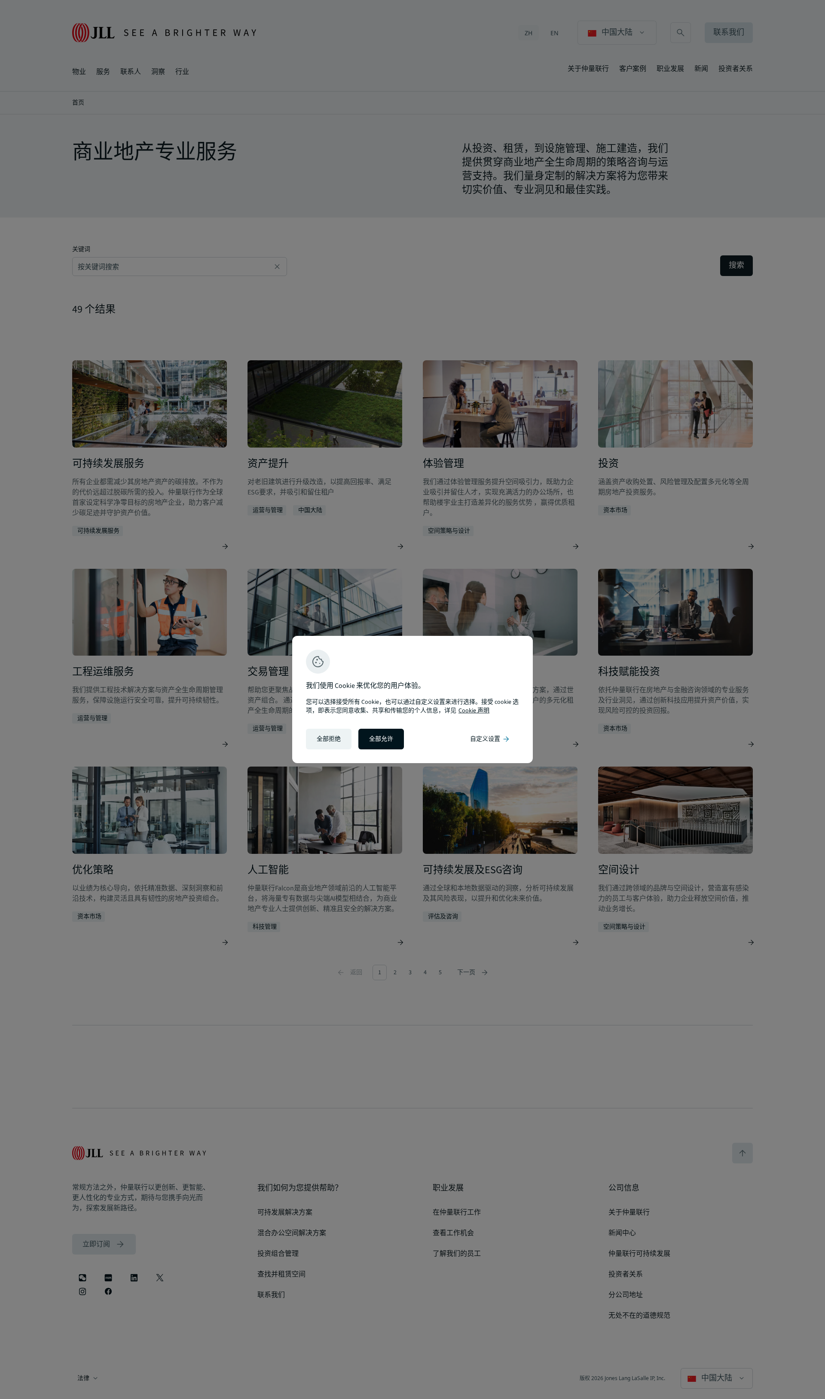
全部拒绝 (329, 739)
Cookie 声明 (473, 710)
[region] (412, 699)
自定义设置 (490, 739)
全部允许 (381, 739)
